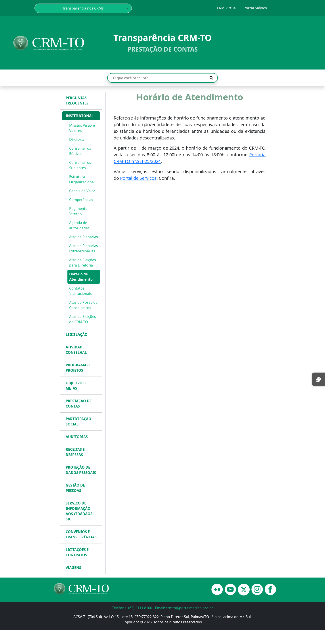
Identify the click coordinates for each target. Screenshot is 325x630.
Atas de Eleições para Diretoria (82, 262)
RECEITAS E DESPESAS (75, 452)
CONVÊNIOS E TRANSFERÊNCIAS (81, 534)
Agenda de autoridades (79, 225)
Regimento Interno (78, 211)
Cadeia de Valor (82, 190)
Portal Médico (255, 8)
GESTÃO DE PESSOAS (75, 488)
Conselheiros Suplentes (80, 165)
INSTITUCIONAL (80, 115)
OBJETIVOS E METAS (76, 386)
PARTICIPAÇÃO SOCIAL (78, 421)
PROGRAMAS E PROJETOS (78, 368)
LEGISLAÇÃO (77, 334)
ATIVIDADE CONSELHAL (76, 350)
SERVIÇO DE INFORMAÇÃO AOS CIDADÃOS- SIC (80, 511)
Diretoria (76, 139)
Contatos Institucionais (80, 291)
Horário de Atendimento (81, 277)
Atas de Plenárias (83, 236)
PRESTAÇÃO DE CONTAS (79, 403)
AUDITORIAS (77, 436)
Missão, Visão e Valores (82, 128)
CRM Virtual (227, 8)
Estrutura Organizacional (82, 179)
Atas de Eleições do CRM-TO (82, 319)
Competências (81, 199)
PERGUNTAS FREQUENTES (77, 100)
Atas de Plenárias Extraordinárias (83, 248)
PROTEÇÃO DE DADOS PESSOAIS (81, 470)
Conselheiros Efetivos (80, 151)
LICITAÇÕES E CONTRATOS (77, 552)
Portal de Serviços (138, 178)
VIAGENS (73, 567)
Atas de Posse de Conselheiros (83, 305)
